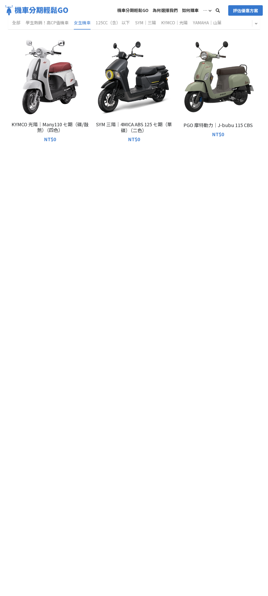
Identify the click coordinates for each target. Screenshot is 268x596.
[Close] (197, 253)
